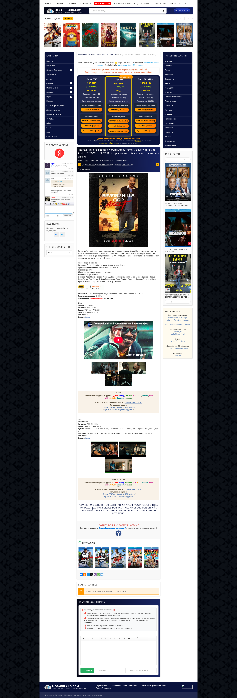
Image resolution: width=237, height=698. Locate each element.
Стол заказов (160, 3)
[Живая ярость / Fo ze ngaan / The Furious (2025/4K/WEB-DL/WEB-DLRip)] (90, 35)
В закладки (85, 169)
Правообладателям (177, 3)
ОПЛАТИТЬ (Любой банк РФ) (91, 121)
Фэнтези (168, 92)
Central (85, 160)
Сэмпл (87, 438)
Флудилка (145, 3)
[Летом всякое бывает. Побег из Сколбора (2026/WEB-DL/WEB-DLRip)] (147, 35)
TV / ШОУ (50, 119)
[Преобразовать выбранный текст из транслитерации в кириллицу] (133, 638)
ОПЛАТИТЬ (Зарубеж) (92, 126)
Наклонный (48, 203)
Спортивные (170, 141)
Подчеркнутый (50, 203)
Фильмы (49, 83)
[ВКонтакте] (81, 574)
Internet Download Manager (178, 320)
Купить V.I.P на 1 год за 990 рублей (118, 410)
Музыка (49, 101)
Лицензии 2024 (127, 164)
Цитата (68, 203)
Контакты (59, 3)
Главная (47, 3)
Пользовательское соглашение (124, 686)
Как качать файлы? (122, 3)
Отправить (87, 670)
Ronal (52, 179)
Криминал (169, 110)
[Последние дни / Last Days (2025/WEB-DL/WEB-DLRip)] (128, 35)
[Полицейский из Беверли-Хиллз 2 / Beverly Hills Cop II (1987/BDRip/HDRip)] (102, 557)
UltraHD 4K (50, 65)
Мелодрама (169, 88)
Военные (168, 114)
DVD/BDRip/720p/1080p (104, 164)
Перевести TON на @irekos (91, 131)
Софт (48, 132)
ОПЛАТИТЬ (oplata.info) (91, 110)
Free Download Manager (177, 317)
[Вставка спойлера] (137, 638)
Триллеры (169, 74)
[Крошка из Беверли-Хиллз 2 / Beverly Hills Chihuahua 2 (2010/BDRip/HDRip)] (135, 557)
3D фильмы (51, 74)
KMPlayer (177, 332)
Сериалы (49, 92)
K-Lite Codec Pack (178, 341)
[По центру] (106, 638)
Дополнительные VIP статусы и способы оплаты (118, 138)
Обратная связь (102, 686)
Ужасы (167, 83)
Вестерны (169, 128)
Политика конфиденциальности (153, 686)
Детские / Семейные (173, 96)
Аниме (49, 79)
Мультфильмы (52, 88)
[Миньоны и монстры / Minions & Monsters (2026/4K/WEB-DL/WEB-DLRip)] (71, 35)
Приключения (170, 101)
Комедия (168, 61)
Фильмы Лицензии (54, 70)
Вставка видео (63, 203)
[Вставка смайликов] (115, 638)
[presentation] (180, 19)
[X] (91, 574)
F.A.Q (136, 3)
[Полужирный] (84, 638)
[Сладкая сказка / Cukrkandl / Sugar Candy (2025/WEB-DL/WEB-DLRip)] (109, 35)
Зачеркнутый (53, 203)
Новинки (118, 164)
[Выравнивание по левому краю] (101, 638)
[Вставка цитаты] (129, 638)
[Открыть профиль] (47, 165)
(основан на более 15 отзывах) (130, 65)
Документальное (53, 110)
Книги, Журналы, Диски (55, 105)
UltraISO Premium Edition (178, 348)
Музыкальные (170, 145)
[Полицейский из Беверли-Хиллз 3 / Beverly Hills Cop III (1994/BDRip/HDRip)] (86, 557)
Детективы (169, 105)
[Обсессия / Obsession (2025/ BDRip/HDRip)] (165, 35)
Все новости (85, 3)
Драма (167, 70)
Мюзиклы (169, 132)
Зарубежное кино (88, 164)
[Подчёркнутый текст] (92, 638)
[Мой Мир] (88, 574)
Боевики (168, 65)
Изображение (61, 203)
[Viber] (95, 574)
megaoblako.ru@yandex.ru (108, 143)
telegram (138, 141)
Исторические (170, 119)
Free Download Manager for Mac (178, 324)
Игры (48, 96)
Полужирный (46, 203)
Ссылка (59, 203)
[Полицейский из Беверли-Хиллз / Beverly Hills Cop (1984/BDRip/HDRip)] (118, 557)
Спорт (48, 128)
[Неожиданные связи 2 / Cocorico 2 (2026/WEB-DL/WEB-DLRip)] (184, 35)
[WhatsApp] (98, 574)
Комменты (71, 3)
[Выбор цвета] (120, 638)
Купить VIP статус (102, 3)
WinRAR (178, 355)
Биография (169, 123)
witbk (52, 171)
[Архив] (61, 216)
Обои (48, 123)
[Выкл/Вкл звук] (58, 216)
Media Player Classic (178, 334)
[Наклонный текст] (88, 638)
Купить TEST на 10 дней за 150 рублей (119, 407)
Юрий (53, 164)
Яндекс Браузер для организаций (112, 528)
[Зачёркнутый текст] (97, 638)
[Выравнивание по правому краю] (110, 638)
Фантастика (169, 79)
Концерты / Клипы (53, 114)
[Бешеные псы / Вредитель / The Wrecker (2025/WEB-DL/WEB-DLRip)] (52, 35)
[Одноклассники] (84, 574)
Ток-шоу (168, 136)
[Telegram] (101, 574)
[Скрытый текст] (124, 638)
